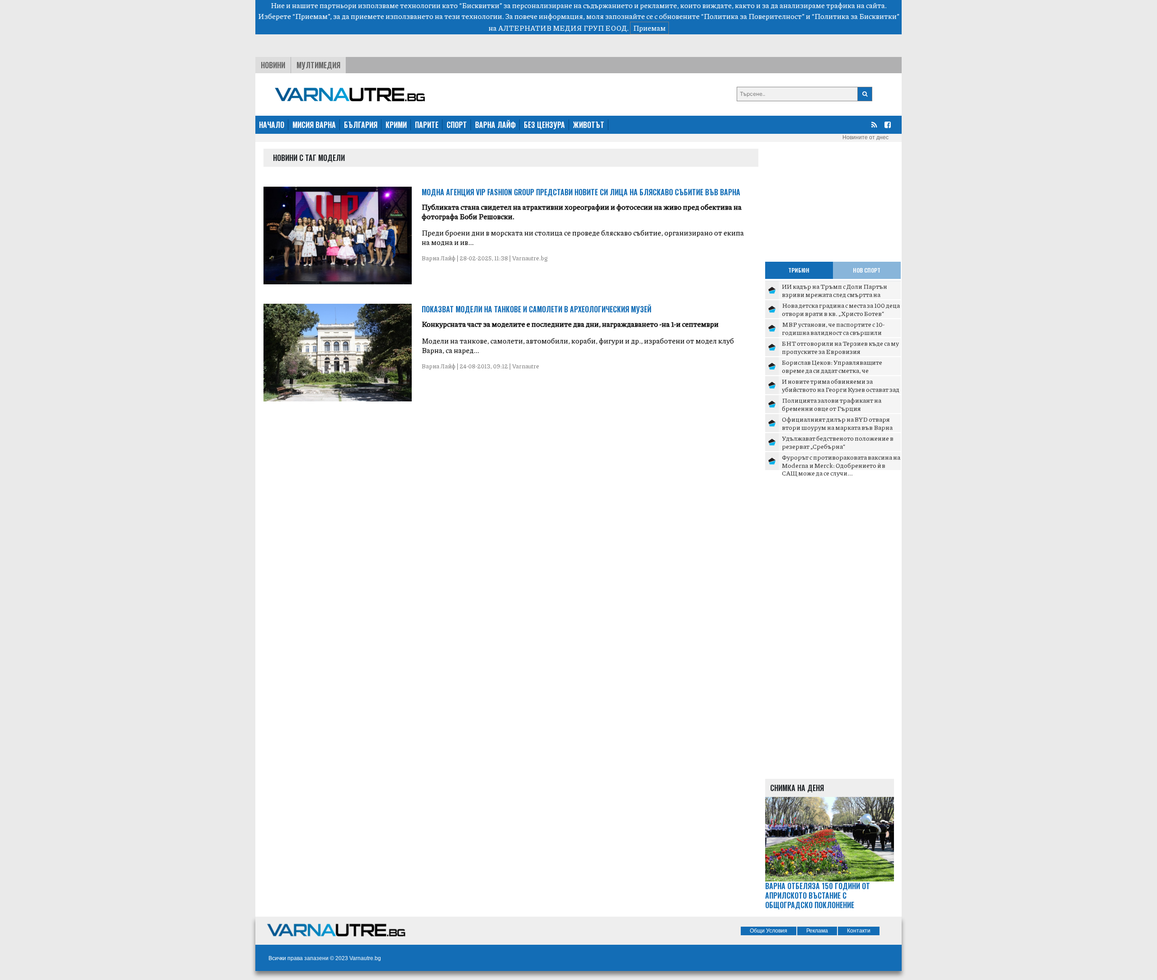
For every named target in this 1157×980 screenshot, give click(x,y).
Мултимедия (318, 65)
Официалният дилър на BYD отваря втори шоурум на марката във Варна (837, 423)
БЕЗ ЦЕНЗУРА (544, 124)
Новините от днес (865, 137)
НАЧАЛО (271, 124)
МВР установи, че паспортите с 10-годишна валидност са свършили (833, 328)
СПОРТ (457, 124)
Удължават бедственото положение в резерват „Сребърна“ (838, 442)
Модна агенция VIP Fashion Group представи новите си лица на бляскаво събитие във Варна (581, 192)
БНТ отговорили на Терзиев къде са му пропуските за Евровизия (840, 347)
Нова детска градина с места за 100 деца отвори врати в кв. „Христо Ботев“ (841, 309)
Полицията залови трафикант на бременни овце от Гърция (831, 404)
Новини (273, 65)
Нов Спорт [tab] (866, 270)
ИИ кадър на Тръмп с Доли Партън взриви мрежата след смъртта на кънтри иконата (834, 294)
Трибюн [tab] (798, 270)
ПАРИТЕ (426, 124)
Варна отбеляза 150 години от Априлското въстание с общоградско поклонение (817, 895)
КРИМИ (396, 124)
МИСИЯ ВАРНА (314, 124)
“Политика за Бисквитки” (855, 16)
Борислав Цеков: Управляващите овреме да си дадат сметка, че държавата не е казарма (832, 370)
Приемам (649, 28)
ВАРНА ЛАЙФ (495, 124)
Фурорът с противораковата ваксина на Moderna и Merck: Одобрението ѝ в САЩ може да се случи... (841, 464)
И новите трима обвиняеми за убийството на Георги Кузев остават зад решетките (840, 389)
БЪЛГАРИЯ (360, 124)
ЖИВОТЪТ (588, 124)
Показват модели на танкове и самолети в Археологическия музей (536, 309)
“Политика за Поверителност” (752, 16)
